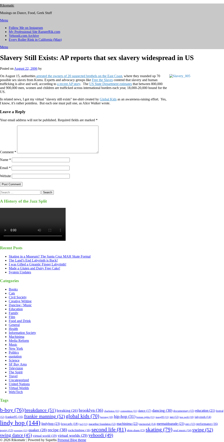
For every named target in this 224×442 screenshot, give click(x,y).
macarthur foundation (102, 424)
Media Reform (19, 340)
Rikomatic (7, 5)
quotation (15, 356)
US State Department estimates (110, 84)
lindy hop (20, 422)
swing (202, 429)
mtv (190, 424)
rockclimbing (79, 430)
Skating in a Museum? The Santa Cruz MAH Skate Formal (50, 256)
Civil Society (18, 297)
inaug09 (162, 417)
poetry (6, 430)
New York (16, 348)
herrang (106, 417)
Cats (12, 293)
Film (12, 317)
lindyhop (50, 424)
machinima (127, 424)
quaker (37, 430)
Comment (8, 152)
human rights (145, 417)
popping (21, 430)
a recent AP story (68, 84)
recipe (57, 429)
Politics (14, 352)
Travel (13, 376)
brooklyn (91, 410)
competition (128, 411)
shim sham (136, 430)
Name (5, 160)
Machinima (16, 337)
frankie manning (44, 416)
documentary (183, 410)
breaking (67, 410)
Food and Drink (20, 321)
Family (13, 313)
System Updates (20, 272)
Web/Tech (16, 392)
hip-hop (124, 416)
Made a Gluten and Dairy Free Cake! (34, 268)
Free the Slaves (102, 80)
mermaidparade (170, 424)
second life (108, 429)
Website (5, 176)
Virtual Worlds (19, 388)
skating (159, 429)
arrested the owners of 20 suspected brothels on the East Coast (78, 76)
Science (14, 360)
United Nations (19, 384)
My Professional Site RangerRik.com (34, 32)
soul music (182, 430)
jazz (174, 417)
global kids (82, 416)
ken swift (187, 417)
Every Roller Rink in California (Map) (35, 39)
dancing (162, 410)
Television (16, 368)
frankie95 (14, 417)
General (14, 325)
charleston (111, 411)
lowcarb (70, 424)
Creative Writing (20, 301)
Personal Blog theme (72, 440)
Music (13, 344)
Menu (4, 20)
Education (16, 309)
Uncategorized (19, 380)
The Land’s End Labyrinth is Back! (33, 260)
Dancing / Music (20, 305)
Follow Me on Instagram (26, 28)
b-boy (12, 410)
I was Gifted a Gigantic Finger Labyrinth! (37, 264)
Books (13, 289)
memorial (147, 424)
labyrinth (203, 417)
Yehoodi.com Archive (24, 35)
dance (144, 410)
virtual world (45, 435)
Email (5, 168)
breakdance (40, 410)
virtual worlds (73, 435)
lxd (83, 424)
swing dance (16, 435)
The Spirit (16, 372)
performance (207, 424)
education (205, 410)
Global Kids (108, 99)
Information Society (22, 333)
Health (13, 329)
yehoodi (100, 435)
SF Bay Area (18, 364)
